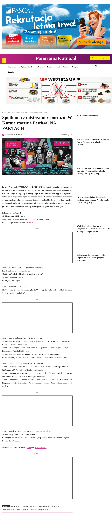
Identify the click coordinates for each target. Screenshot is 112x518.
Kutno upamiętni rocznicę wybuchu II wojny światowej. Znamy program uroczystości (92, 257)
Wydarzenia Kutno (22, 509)
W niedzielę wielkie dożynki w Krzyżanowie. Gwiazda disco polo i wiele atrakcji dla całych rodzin (93, 229)
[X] (9, 180)
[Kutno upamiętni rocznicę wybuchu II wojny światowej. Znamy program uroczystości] (93, 244)
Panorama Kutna (44, 506)
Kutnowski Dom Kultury (29, 506)
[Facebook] (4, 60)
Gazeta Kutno (15, 506)
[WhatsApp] (14, 180)
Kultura (4, 112)
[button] (56, 26)
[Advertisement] (37, 247)
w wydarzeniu (40, 447)
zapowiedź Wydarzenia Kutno (39, 509)
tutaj (29, 447)
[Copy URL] (24, 180)
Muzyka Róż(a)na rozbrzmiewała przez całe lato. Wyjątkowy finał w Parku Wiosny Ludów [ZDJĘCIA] (93, 171)
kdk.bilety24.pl (32, 223)
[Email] (19, 180)
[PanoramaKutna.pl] (3, 135)
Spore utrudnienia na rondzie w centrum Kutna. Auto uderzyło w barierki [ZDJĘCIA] (93, 142)
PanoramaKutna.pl (15, 135)
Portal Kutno (55, 506)
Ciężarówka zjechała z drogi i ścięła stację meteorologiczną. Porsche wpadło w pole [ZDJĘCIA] (93, 200)
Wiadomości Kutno (8, 509)
